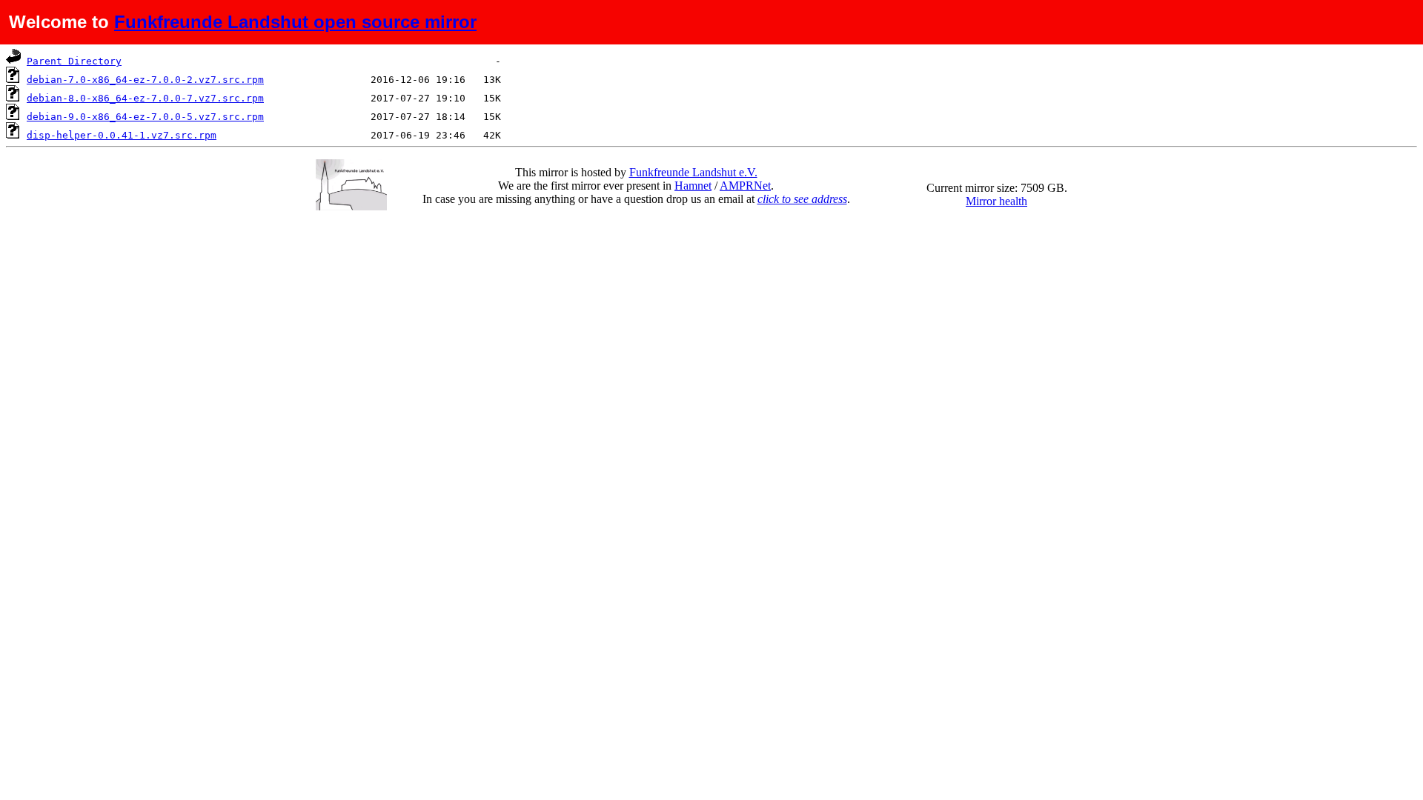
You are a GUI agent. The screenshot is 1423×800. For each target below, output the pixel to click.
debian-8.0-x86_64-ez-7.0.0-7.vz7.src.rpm (145, 98)
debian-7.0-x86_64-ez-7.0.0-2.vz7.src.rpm (145, 79)
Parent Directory (74, 61)
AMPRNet (745, 185)
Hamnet (693, 185)
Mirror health (996, 201)
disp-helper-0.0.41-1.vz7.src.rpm (121, 135)
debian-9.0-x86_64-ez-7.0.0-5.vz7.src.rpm (145, 116)
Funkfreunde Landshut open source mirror (295, 22)
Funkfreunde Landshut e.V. (693, 172)
